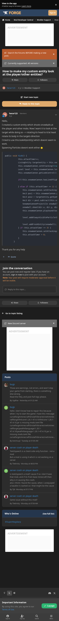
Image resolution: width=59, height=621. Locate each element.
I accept (50, 605)
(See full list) (48, 513)
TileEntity (16, 463)
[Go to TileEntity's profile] (6, 448)
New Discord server (17, 323)
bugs (12, 384)
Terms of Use (8, 609)
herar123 (11, 88)
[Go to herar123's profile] (3, 87)
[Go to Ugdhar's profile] (6, 385)
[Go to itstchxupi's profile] (6, 408)
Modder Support (32, 88)
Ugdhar (15, 400)
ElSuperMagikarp (13, 521)
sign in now (16, 274)
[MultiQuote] (3, 257)
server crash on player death (24, 447)
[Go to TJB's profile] (6, 471)
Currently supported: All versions (23, 63)
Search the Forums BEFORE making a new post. (25, 54)
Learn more (5, 4)
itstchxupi (16, 441)
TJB (13, 489)
